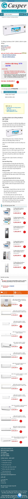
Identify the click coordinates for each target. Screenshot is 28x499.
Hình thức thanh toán (6, 464)
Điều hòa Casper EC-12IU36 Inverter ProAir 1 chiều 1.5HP (19, 385)
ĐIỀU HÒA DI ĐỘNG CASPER (7, 450)
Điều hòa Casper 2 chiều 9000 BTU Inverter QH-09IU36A (19, 406)
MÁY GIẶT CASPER (5, 455)
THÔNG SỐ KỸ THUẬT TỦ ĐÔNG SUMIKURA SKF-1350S (12, 110)
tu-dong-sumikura (14, 17)
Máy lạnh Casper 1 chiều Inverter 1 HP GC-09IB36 (19, 343)
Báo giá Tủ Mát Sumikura (9, 56)
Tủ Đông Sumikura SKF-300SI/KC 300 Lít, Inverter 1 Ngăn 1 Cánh (19, 218)
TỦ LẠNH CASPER (5, 454)
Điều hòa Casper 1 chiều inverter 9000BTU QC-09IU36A (19, 353)
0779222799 (11, 1)
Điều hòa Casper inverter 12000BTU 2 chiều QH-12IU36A (19, 427)
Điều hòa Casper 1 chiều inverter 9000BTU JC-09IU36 (19, 322)
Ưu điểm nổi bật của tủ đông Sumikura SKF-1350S (14, 108)
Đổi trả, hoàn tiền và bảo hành (8, 469)
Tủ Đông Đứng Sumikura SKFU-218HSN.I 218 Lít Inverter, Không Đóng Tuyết (19, 252)
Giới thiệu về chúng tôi (7, 460)
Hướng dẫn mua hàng (6, 462)
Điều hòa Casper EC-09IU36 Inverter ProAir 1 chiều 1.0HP (19, 311)
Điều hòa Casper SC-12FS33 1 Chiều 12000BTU (19, 332)
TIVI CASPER (3, 452)
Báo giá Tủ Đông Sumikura (9, 54)
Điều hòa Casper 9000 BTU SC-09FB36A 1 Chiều (19, 364)
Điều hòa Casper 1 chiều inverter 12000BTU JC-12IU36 (19, 396)
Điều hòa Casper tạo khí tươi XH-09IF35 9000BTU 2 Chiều (19, 438)
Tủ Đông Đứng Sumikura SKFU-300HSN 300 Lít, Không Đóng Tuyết (18, 263)
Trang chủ (4, 17)
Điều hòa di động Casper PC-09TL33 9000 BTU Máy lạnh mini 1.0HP (19, 300)
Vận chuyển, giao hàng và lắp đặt (9, 466)
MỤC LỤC (8, 106)
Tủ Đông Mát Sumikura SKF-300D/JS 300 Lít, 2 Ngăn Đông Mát (18, 209)
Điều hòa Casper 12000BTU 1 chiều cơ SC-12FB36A (19, 374)
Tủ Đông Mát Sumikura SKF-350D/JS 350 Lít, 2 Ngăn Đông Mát (18, 243)
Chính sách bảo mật (6, 471)
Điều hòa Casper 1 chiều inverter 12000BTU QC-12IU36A (19, 417)
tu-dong (8, 17)
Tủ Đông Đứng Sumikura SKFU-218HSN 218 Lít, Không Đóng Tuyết (18, 228)
